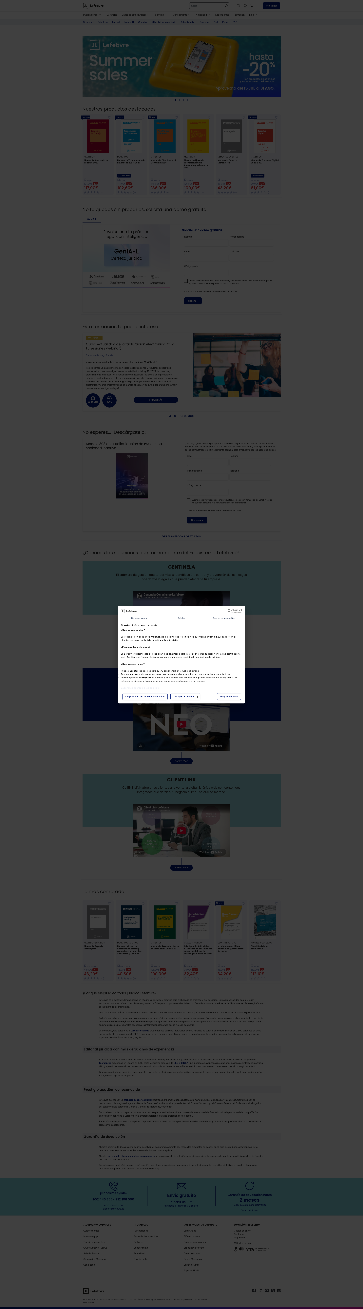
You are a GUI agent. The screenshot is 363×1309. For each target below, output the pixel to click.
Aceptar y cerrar (229, 696)
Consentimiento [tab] (139, 618)
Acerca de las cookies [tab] (224, 618)
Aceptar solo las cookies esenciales (145, 696)
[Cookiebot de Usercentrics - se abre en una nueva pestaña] (229, 611)
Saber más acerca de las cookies (140, 687)
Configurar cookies (184, 696)
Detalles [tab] (182, 618)
